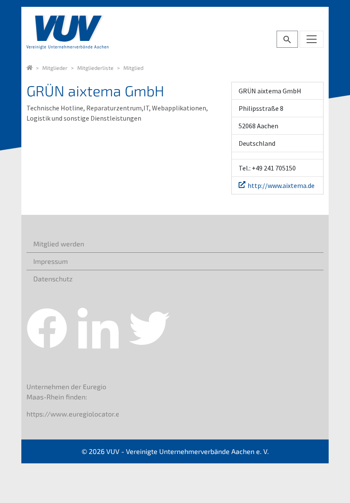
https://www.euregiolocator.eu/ (76, 414)
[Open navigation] (312, 39)
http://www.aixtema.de (281, 185)
